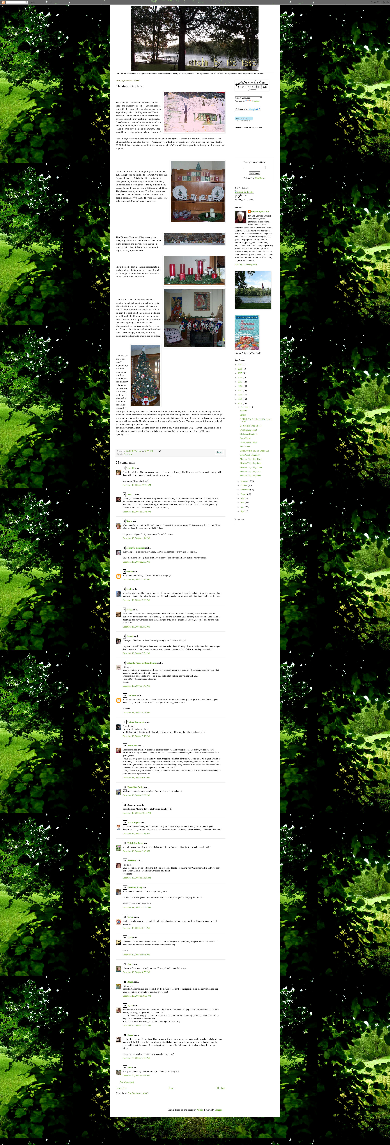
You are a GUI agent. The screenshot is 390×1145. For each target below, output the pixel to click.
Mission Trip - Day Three (251, 467)
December (245, 407)
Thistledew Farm (135, 843)
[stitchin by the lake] (244, 192)
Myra (130, 1005)
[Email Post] (159, 451)
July (243, 498)
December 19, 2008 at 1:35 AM (136, 833)
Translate (255, 101)
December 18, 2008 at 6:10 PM (136, 778)
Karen (130, 1035)
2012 (240, 386)
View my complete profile (246, 264)
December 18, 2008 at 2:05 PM (136, 562)
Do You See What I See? (250, 426)
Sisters (243, 415)
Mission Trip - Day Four (250, 463)
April (243, 511)
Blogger (218, 1110)
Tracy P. (130, 468)
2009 (240, 399)
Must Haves (245, 446)
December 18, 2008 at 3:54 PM (136, 653)
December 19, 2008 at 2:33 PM (136, 928)
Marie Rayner (134, 822)
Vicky (130, 938)
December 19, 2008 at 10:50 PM (137, 996)
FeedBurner (260, 178)
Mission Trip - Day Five (250, 459)
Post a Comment (127, 1082)
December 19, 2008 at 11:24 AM (137, 878)
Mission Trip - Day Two (250, 471)
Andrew (243, 411)
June (243, 502)
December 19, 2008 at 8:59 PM (136, 972)
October (244, 485)
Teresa (130, 917)
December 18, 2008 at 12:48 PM (137, 512)
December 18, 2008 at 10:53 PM (137, 813)
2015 (240, 373)
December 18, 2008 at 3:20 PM (136, 600)
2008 (240, 403)
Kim (130, 1068)
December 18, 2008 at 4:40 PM (136, 686)
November (245, 481)
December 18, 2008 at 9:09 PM (136, 795)
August (244, 494)
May (243, 507)
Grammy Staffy (135, 887)
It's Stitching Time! (248, 430)
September (245, 490)
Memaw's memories (135, 548)
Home (171, 1088)
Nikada (200, 1110)
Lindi (128, 589)
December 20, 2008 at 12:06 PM (137, 1025)
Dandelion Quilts (135, 787)
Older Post (220, 1088)
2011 (240, 390)
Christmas (128, 454)
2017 (240, 364)
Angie (130, 982)
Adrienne (132, 861)
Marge (129, 610)
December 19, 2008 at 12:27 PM (137, 907)
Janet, (130, 964)
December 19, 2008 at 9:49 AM (136, 851)
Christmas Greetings (248, 434)
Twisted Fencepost (135, 722)
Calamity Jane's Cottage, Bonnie (141, 663)
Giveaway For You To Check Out (254, 451)
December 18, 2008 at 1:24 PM (136, 538)
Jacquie (129, 636)
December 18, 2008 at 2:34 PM (136, 579)
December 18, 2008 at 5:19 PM (136, 736)
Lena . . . (130, 495)
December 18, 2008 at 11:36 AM (137, 485)
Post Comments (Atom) (138, 1093)
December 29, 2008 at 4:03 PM (136, 1058)
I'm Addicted (245, 438)
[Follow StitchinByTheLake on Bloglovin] (248, 111)
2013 (240, 382)
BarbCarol (132, 746)
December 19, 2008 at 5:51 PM (136, 955)
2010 (240, 395)
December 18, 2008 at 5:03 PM (136, 712)
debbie (129, 571)
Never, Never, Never (249, 442)
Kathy (129, 521)
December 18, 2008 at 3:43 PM (136, 627)
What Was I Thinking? (249, 455)
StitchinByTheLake (134, 451)
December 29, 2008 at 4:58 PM (136, 1076)
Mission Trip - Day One (250, 476)
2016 (240, 369)
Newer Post (121, 1088)
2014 (240, 377)
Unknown (132, 695)
